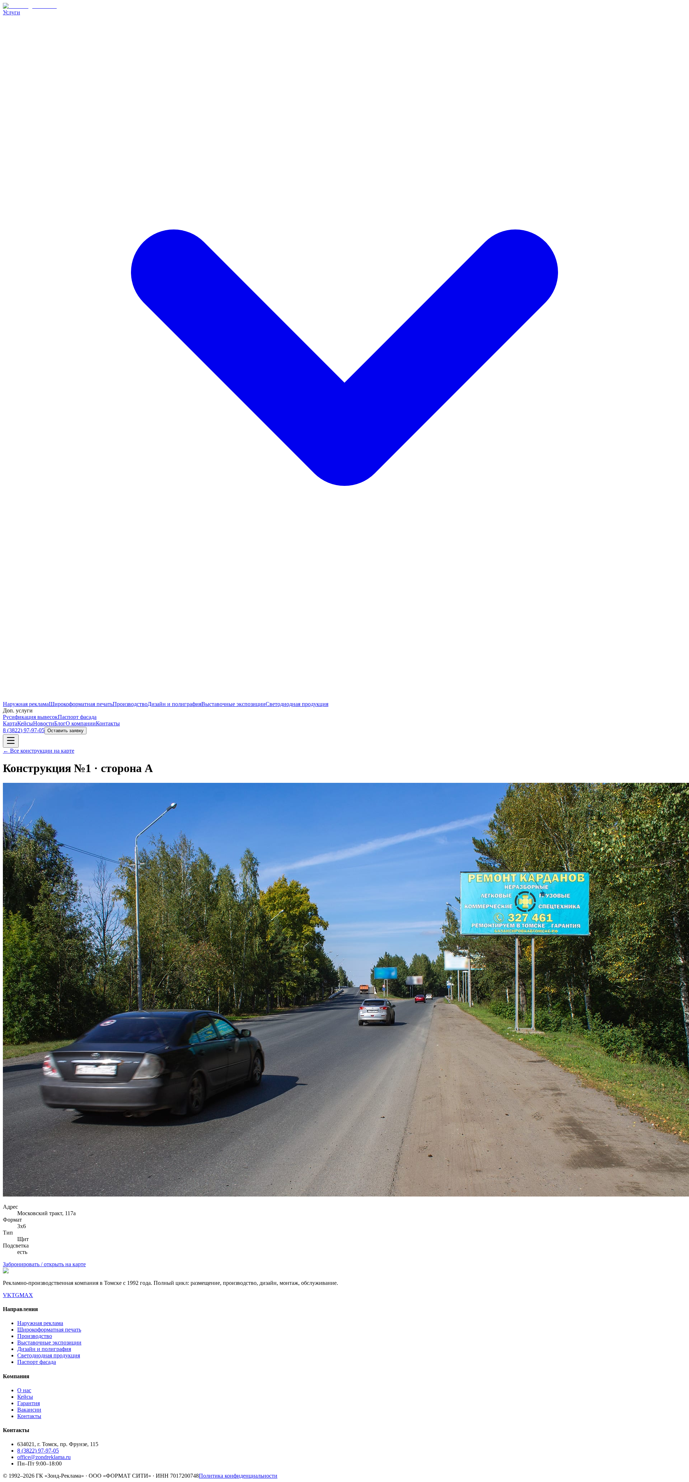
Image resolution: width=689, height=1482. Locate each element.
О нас (24, 1390)
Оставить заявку (65, 730)
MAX (26, 1295)
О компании (81, 723)
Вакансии (29, 1410)
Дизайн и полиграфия (174, 704)
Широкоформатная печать (81, 704)
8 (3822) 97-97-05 (23, 730)
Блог (60, 723)
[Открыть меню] (11, 741)
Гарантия (28, 1403)
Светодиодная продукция (297, 704)
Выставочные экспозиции (233, 704)
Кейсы (25, 723)
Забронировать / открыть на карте (44, 1264)
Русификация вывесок (30, 717)
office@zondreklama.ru (44, 1457)
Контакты (108, 723)
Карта (10, 723)
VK (7, 1295)
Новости (43, 723)
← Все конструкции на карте (38, 751)
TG (15, 1295)
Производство (130, 704)
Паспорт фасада (77, 717)
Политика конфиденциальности (238, 1476)
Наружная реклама (26, 704)
